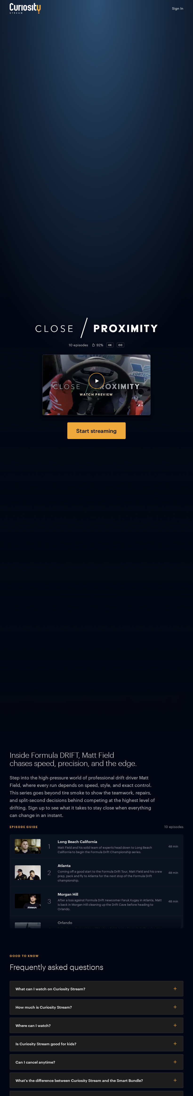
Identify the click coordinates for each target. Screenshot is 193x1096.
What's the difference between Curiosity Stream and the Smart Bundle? (79, 1080)
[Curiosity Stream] (25, 8)
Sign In (177, 8)
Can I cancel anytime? (35, 1062)
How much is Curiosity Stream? (44, 1007)
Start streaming (96, 430)
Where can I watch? (33, 1025)
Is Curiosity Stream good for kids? (46, 1043)
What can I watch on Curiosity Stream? (50, 988)
